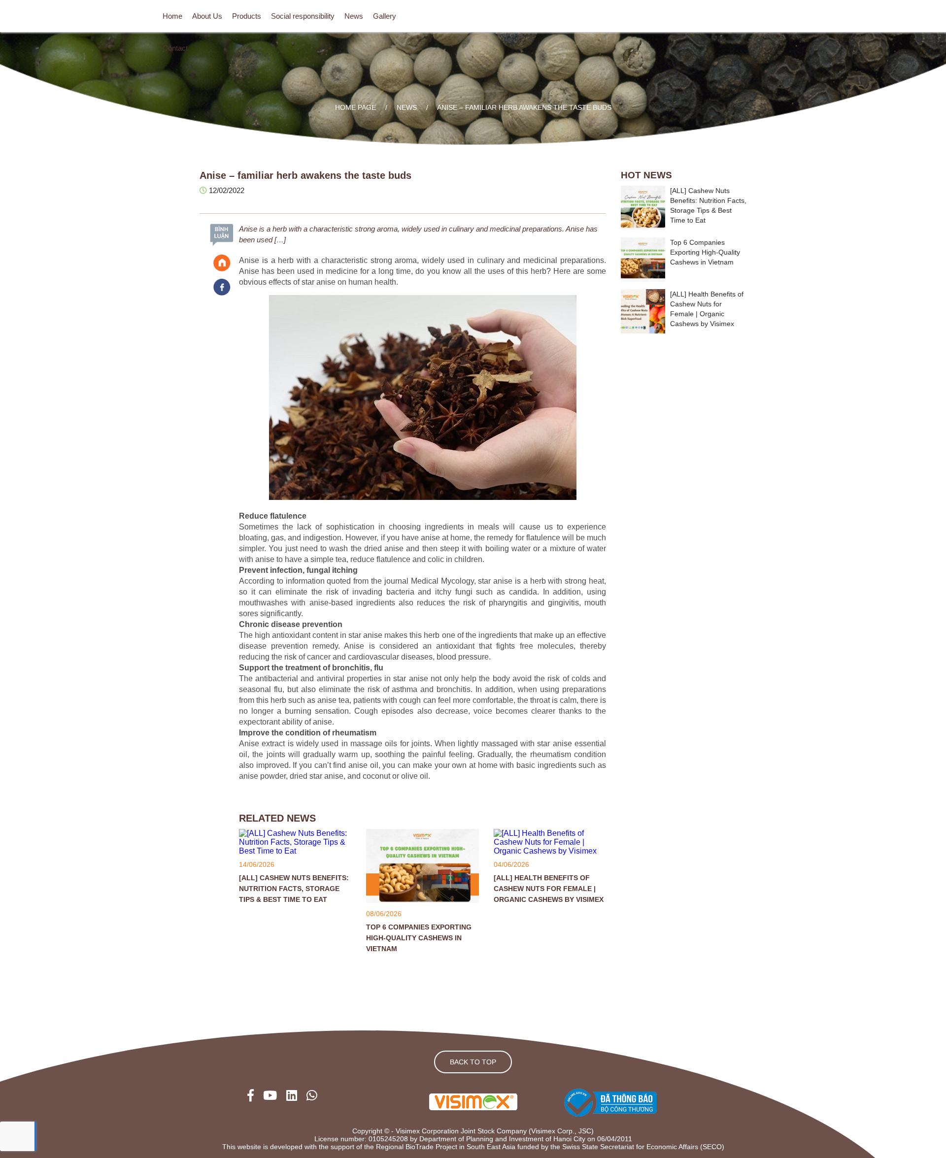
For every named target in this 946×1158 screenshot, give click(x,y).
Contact (175, 48)
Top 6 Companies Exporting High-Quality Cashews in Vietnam (419, 938)
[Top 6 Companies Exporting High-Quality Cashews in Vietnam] (422, 900)
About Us (207, 16)
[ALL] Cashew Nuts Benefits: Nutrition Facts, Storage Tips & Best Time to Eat (294, 888)
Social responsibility (303, 16)
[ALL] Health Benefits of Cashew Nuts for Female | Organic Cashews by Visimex (549, 888)
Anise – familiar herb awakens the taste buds (524, 107)
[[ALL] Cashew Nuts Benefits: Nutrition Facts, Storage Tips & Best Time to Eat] (295, 851)
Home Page (355, 107)
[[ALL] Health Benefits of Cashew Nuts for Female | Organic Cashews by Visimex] (550, 851)
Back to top (473, 1062)
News (353, 16)
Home (172, 16)
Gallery (384, 16)
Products (246, 16)
